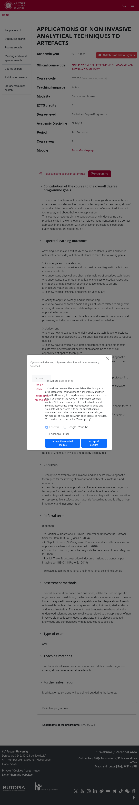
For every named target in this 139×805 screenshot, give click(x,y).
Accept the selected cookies (62, 443)
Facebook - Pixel (59, 434)
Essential (54, 427)
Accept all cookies (94, 443)
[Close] (107, 358)
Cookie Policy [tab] (39, 387)
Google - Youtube (78, 427)
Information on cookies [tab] (42, 398)
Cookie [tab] (39, 378)
